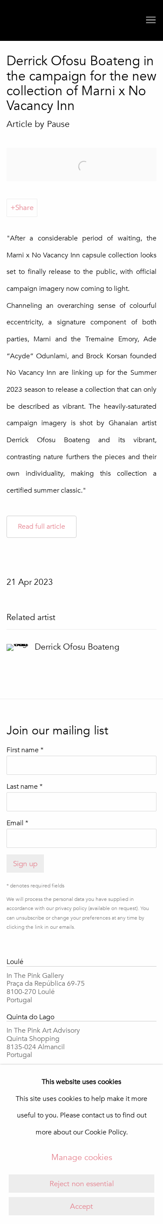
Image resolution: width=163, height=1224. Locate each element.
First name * (25, 750)
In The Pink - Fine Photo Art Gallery (24, 20)
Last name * (25, 786)
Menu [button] (149, 20)
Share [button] (24, 208)
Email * (17, 823)
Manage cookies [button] (81, 1157)
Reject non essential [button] (82, 1184)
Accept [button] (81, 1206)
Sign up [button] (25, 864)
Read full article (41, 526)
